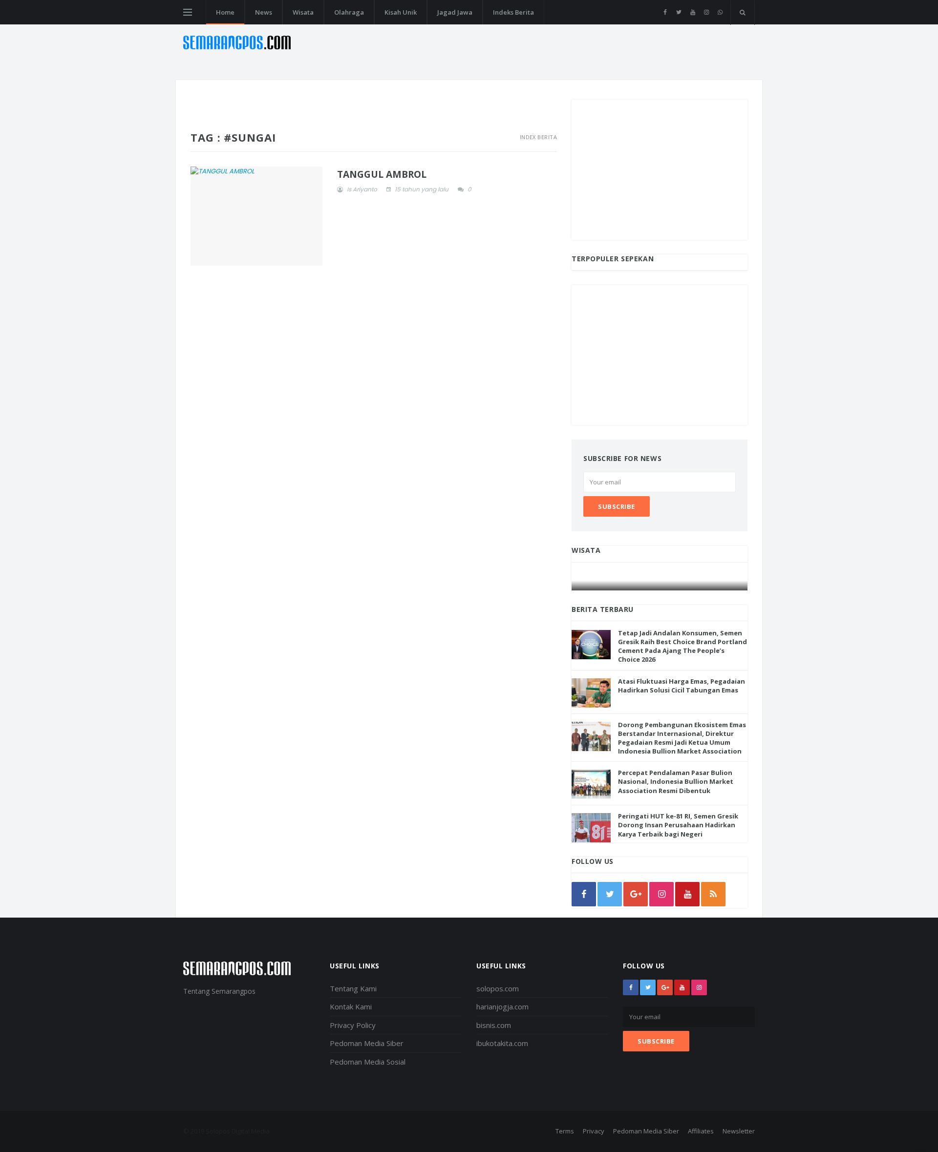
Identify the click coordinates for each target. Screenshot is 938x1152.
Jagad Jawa (454, 12)
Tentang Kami (353, 988)
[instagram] (706, 12)
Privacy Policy (353, 1025)
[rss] (713, 894)
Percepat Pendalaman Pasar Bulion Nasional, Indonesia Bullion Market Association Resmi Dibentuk (675, 781)
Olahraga (349, 12)
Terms (564, 1131)
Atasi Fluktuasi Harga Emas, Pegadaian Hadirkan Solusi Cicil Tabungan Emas (681, 685)
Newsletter (739, 1131)
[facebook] (665, 12)
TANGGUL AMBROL (381, 174)
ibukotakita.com (502, 1043)
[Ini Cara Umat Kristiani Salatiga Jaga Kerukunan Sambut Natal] (660, 580)
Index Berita (538, 137)
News (263, 12)
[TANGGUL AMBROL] (256, 216)
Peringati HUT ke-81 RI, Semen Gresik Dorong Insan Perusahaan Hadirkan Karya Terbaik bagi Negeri (678, 825)
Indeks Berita (513, 12)
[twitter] (679, 12)
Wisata (303, 12)
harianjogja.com (502, 1006)
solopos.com (497, 988)
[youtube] (692, 12)
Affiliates (701, 1131)
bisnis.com (493, 1025)
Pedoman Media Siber (367, 1043)
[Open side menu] (187, 12)
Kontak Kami (351, 1006)
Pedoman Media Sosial (367, 1062)
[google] (635, 894)
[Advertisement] (659, 168)
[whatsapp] (720, 12)
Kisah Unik (400, 12)
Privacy (593, 1131)
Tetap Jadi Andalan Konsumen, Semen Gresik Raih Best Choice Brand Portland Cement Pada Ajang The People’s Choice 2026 (682, 646)
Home (225, 12)
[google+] (665, 987)
